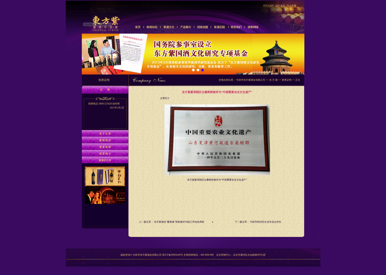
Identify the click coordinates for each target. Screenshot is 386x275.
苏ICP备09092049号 (172, 254)
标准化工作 (105, 160)
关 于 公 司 (105, 133)
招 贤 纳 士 (105, 153)
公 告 (105, 89)
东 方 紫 (273, 80)
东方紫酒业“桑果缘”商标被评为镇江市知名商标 (179, 221)
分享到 (163, 98)
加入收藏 (291, 5)
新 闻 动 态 (105, 140)
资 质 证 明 (105, 147)
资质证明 (286, 80)
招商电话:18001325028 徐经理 (106, 105)
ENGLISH (268, 5)
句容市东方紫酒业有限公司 (250, 80)
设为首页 (280, 5)
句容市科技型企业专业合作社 (265, 221)
